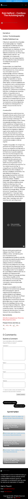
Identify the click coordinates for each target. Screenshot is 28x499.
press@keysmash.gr (9, 488)
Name (4, 362)
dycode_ (18, 497)
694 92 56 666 (8, 491)
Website (5, 381)
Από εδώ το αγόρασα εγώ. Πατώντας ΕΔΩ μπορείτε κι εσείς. (13, 319)
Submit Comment (21, 394)
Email (4, 371)
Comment (6, 345)
